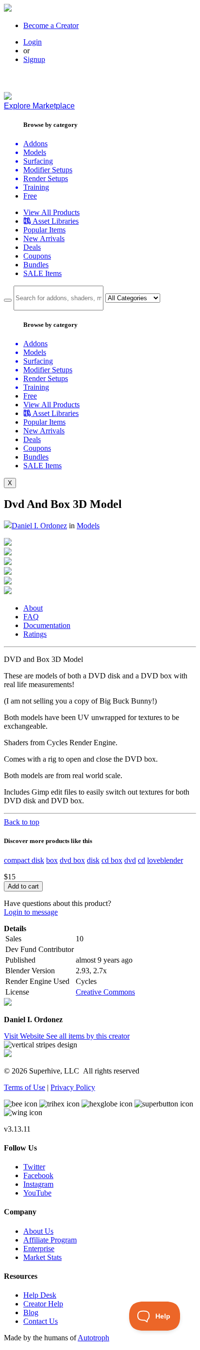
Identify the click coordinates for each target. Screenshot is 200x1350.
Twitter (34, 1167)
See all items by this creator (88, 1036)
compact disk (24, 860)
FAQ (31, 617)
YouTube (37, 1193)
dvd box (72, 860)
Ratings (35, 634)
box (52, 860)
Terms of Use (24, 1087)
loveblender (165, 860)
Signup (34, 59)
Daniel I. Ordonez (39, 526)
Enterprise (38, 1248)
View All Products (51, 212)
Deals (32, 247)
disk (93, 860)
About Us (38, 1231)
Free (30, 196)
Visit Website (25, 1036)
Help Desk (39, 1295)
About (33, 608)
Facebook (38, 1175)
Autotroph (93, 1338)
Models (88, 526)
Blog (30, 1312)
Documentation (46, 625)
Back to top (21, 822)
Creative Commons (105, 992)
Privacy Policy (72, 1087)
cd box (111, 860)
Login (32, 42)
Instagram (38, 1184)
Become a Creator (51, 25)
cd (141, 860)
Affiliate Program (50, 1240)
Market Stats (42, 1257)
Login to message (31, 912)
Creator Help (43, 1304)
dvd (130, 860)
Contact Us (40, 1321)
